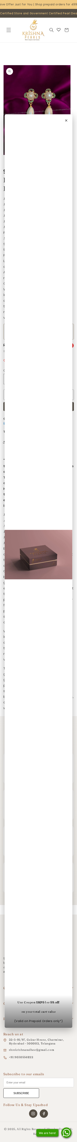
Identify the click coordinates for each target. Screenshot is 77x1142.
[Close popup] (66, 120)
